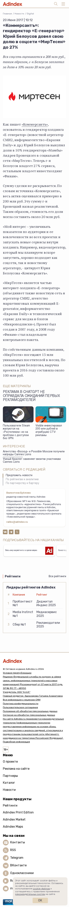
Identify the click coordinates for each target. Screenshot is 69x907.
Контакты (17, 842)
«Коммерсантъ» (35, 124)
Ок (40, 900)
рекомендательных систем (30, 894)
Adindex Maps (13, 826)
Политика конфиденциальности (20, 703)
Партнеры (10, 776)
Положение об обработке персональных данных (30, 711)
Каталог (9, 782)
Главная (7, 13)
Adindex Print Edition (18, 812)
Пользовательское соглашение (20, 707)
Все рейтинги (57, 576)
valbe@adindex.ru (17, 522)
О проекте (10, 761)
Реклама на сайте (16, 768)
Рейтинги (10, 805)
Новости (19, 13)
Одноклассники (22, 873)
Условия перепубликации (17, 673)
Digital (30, 13)
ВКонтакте (18, 865)
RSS (13, 850)
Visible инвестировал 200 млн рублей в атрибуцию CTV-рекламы (48, 431)
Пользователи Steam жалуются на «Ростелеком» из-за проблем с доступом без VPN (16, 432)
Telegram (16, 857)
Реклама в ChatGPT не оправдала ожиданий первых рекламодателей (31, 396)
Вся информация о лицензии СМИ (21, 699)
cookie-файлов (41, 888)
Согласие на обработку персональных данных (29, 715)
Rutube (15, 880)
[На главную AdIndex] (34, 660)
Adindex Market (14, 819)
